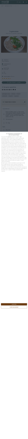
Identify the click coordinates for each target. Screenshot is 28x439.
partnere (10, 136)
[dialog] (14, 285)
